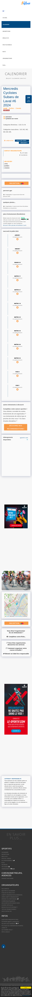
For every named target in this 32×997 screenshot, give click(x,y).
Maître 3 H (17, 331)
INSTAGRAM (5, 866)
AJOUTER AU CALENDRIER (8, 890)
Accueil (5, 17)
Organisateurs (7, 58)
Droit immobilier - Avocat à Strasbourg (11, 963)
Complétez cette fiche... (17, 637)
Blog (4, 51)
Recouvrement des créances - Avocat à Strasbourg (14, 969)
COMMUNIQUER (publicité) (8, 901)
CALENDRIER (5, 852)
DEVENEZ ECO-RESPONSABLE (9, 899)
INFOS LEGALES (6, 932)
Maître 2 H (17, 317)
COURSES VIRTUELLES (7, 905)
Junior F (17, 235)
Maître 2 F (17, 290)
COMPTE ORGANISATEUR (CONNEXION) (12, 895)
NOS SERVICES (5, 888)
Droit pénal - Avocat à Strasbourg (10, 959)
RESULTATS (5, 856)
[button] (17, 604)
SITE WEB (24, 153)
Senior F (17, 249)
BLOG (3, 862)
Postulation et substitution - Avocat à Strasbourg (14, 971)
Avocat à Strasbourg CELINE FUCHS (11, 936)
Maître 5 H (17, 358)
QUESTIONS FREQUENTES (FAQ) (10, 919)
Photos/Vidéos (7, 45)
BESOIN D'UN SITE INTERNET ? (10, 907)
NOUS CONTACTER (6, 911)
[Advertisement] (16, 551)
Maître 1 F (17, 276)
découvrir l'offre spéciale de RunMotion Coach (14, 225)
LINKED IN (4, 927)
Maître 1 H (17, 303)
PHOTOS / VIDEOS (6, 858)
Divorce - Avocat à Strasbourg (9, 955)
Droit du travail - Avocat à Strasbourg (11, 965)
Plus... (4, 65)
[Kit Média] (16, 516)
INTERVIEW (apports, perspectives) (10, 921)
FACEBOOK (24, 155)
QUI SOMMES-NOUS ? (7, 929)
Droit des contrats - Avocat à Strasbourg (12, 967)
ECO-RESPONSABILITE (7, 860)
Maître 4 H (17, 344)
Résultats (6, 38)
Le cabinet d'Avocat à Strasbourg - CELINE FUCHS (14, 942)
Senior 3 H (17, 262)
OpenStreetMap (18, 616)
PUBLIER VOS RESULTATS (8, 892)
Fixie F (17, 385)
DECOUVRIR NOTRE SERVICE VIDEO (11, 903)
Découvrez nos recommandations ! (15, 427)
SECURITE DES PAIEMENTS (8, 923)
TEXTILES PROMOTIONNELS (9, 909)
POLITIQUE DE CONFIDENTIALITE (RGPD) (12, 925)
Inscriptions (6, 31)
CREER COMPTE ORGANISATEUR (10, 897)
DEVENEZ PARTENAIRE (7, 878)
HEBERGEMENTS (6, 869)
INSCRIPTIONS (5, 854)
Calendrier (6, 24)
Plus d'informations (26, 995)
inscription (15, 183)
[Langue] (16, 10)
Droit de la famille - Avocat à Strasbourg (12, 957)
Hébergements (24, 142)
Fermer (26, 987)
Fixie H (17, 371)
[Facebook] (3, 946)
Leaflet (7, 616)
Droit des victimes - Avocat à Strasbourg (12, 961)
